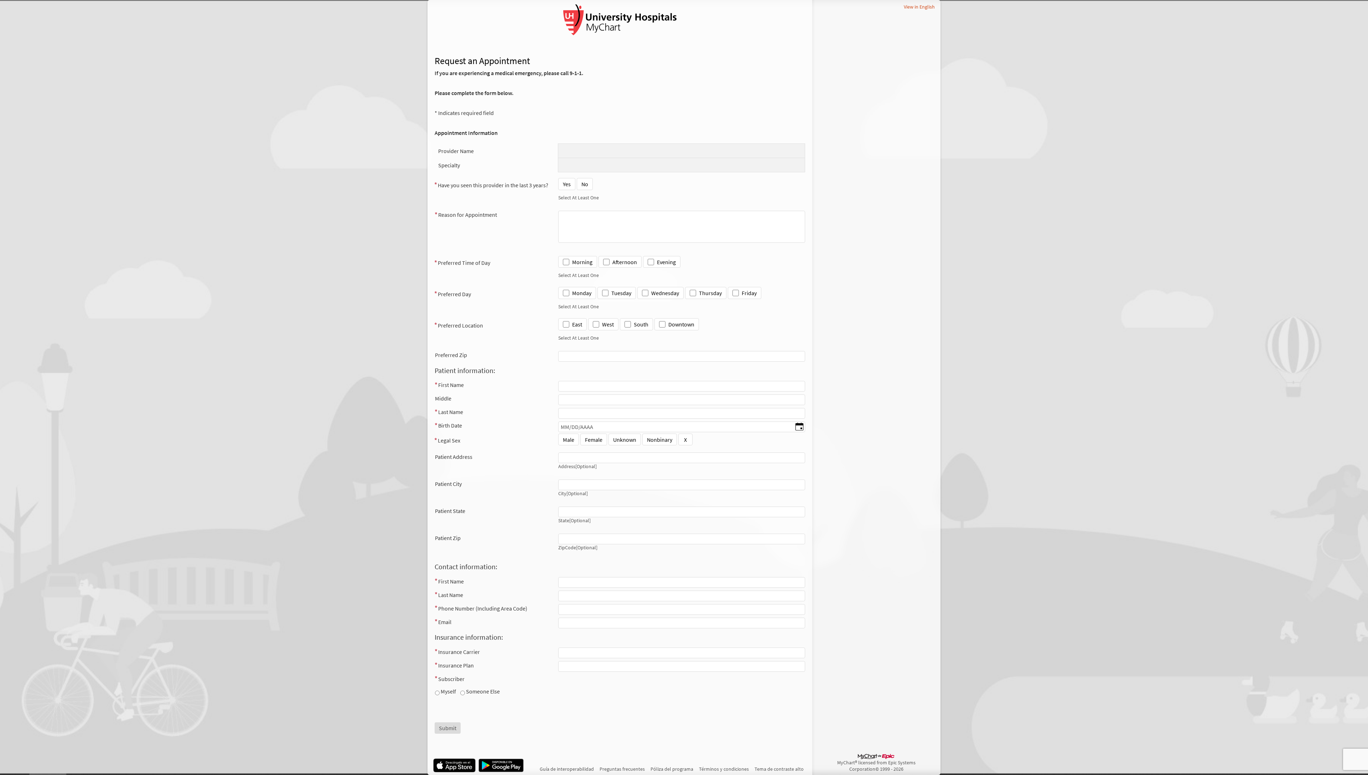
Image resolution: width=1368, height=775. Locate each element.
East (577, 324)
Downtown (681, 324)
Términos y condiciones (724, 769)
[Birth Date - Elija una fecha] (799, 427)
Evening (666, 262)
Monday (581, 293)
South (641, 324)
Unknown (624, 439)
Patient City (448, 483)
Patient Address (453, 456)
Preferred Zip (451, 354)
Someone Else (482, 691)
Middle (443, 398)
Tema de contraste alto (779, 769)
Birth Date (450, 425)
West (608, 324)
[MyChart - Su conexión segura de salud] (620, 20)
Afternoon (624, 262)
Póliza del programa (672, 769)
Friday (749, 293)
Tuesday (621, 293)
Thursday (710, 293)
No (584, 184)
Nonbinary (659, 439)
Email (444, 621)
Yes (567, 184)
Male (568, 439)
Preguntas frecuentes (622, 769)
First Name (451, 384)
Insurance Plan (456, 665)
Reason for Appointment (467, 214)
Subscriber (451, 678)
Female (593, 439)
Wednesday (665, 293)
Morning (582, 262)
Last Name (450, 411)
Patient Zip (448, 537)
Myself (448, 691)
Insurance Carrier (459, 651)
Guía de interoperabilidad (567, 769)
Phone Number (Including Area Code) (482, 608)
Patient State (450, 510)
